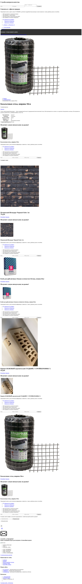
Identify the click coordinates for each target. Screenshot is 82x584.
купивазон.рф (6, 571)
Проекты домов (23, 34)
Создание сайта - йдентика (7, 582)
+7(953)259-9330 (6, 576)
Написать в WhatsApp (9, 21)
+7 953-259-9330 (6, 27)
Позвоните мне (16, 518)
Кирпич (6, 34)
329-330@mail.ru (6, 577)
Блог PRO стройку (7, 564)
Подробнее (3, 217)
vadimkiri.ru (5, 570)
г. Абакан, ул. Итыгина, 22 (9, 24)
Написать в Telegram (9, 22)
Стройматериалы (7, 99)
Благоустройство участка (13, 34)
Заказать (2, 109)
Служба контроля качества (6, 555)
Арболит (2, 34)
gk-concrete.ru (6, 569)
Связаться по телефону (9, 19)
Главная (5, 98)
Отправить (39, 6)
